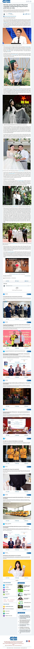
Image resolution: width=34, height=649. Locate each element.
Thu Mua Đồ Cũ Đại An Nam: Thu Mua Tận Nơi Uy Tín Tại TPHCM (12, 296)
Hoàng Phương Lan (8, 589)
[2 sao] (26, 276)
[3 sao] (27, 276)
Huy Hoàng (6, 494)
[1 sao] (25, 276)
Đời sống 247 (7, 613)
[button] (26, 319)
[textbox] (17, 285)
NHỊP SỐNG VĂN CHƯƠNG (9, 606)
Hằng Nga (6, 409)
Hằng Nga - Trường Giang (8, 523)
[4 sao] (28, 276)
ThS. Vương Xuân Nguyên (8, 584)
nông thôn (8, 89)
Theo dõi (29, 294)
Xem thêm (17, 580)
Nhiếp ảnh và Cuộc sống (8, 615)
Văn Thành (6, 466)
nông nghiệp (8, 50)
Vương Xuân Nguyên (28, 46)
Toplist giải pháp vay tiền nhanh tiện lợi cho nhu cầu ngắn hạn (12, 555)
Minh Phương (10, 13)
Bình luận (5, 283)
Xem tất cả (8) (24, 609)
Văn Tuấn (6, 591)
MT (5, 438)
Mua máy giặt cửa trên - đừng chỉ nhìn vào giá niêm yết (11, 469)
